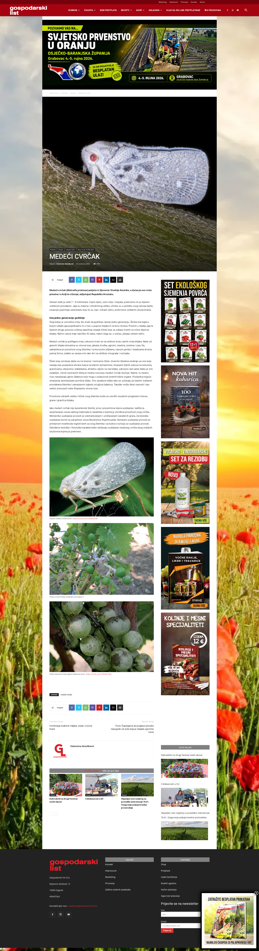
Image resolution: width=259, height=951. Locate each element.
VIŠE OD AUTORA (110, 771)
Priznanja (184, 2)
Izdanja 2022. (70, 250)
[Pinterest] (99, 280)
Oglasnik (154, 10)
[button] (245, 10)
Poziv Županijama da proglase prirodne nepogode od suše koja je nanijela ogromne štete (132, 729)
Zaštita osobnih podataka (118, 889)
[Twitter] (79, 280)
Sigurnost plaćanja (170, 895)
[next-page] (56, 814)
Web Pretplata (108, 10)
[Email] (113, 280)
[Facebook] (227, 10)
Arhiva (202, 2)
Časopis (88, 10)
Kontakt (194, 2)
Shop (139, 10)
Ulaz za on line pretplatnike (183, 10)
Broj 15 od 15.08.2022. (86, 250)
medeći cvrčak (66, 694)
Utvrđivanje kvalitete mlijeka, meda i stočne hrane (70, 727)
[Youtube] (237, 10)
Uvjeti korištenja (169, 877)
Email (164, 921)
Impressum (173, 2)
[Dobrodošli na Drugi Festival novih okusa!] (65, 785)
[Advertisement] (102, 683)
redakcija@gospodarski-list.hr (83, 905)
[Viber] (92, 280)
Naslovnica (54, 93)
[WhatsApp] (86, 280)
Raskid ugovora (168, 883)
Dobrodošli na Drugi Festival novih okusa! (181, 755)
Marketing (163, 2)
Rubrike (72, 10)
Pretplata (165, 870)
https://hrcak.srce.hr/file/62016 (85, 519)
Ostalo (73, 93)
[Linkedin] (106, 280)
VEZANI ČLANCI (91, 771)
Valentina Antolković (65, 264)
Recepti (125, 10)
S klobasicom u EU (94, 799)
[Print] (120, 280)
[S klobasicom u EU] (101, 785)
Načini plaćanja (169, 889)
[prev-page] (51, 814)
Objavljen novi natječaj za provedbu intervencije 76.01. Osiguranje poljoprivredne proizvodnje (185, 815)
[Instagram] (232, 10)
